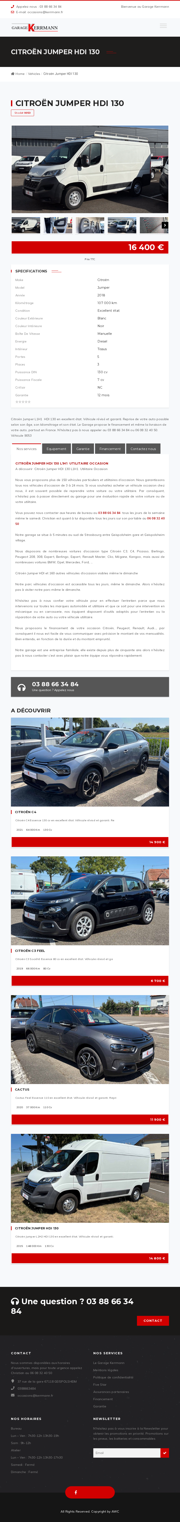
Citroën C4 (25, 812)
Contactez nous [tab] (143, 449)
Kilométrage (24, 303)
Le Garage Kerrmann (108, 1363)
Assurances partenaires (111, 1392)
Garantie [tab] (83, 449)
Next (165, 225)
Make (19, 280)
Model (20, 288)
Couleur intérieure (28, 326)
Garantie (21, 395)
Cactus (22, 1090)
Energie (21, 341)
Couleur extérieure (29, 318)
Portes (20, 357)
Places (20, 364)
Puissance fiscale (28, 380)
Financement (103, 1399)
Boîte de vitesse (27, 334)
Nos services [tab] (26, 449)
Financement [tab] (110, 449)
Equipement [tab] (57, 449)
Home (20, 74)
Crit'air (20, 387)
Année (20, 295)
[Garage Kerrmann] (35, 27)
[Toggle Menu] (163, 27)
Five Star (100, 1385)
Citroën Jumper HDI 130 (37, 1228)
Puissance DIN (26, 372)
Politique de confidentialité (113, 1377)
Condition (22, 311)
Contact (153, 1321)
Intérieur (21, 349)
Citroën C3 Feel (30, 951)
